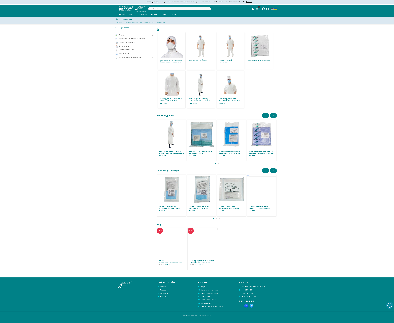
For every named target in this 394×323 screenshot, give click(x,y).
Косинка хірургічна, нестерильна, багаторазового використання (171, 61)
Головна (119, 22)
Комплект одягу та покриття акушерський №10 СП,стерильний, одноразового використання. (200, 152)
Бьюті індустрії (206, 303)
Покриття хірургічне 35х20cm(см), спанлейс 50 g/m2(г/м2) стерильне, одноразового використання (230, 207)
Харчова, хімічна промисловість (136, 22)
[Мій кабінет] (252, 8)
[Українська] (275, 9)
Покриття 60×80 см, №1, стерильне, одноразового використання (169, 207)
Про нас (163, 290)
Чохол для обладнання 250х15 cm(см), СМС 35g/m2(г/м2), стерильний (230, 152)
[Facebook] (263, 8)
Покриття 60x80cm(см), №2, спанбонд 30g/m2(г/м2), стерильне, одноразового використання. (199, 207)
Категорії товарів (123, 28)
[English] (272, 9)
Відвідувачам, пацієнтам (209, 290)
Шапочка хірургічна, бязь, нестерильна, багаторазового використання (229, 99)
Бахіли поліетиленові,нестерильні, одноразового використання (170, 261)
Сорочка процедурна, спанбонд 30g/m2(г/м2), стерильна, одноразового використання (202, 261)
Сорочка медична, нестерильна (259, 60)
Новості (163, 296)
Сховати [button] (249, 2)
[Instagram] (267, 8)
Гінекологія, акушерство (209, 293)
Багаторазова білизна (208, 300)
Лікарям (203, 287)
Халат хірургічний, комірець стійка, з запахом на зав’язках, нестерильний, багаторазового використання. (200, 99)
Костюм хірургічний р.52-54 (198, 60)
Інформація (164, 293)
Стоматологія (205, 296)
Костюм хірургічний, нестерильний (226, 61)
